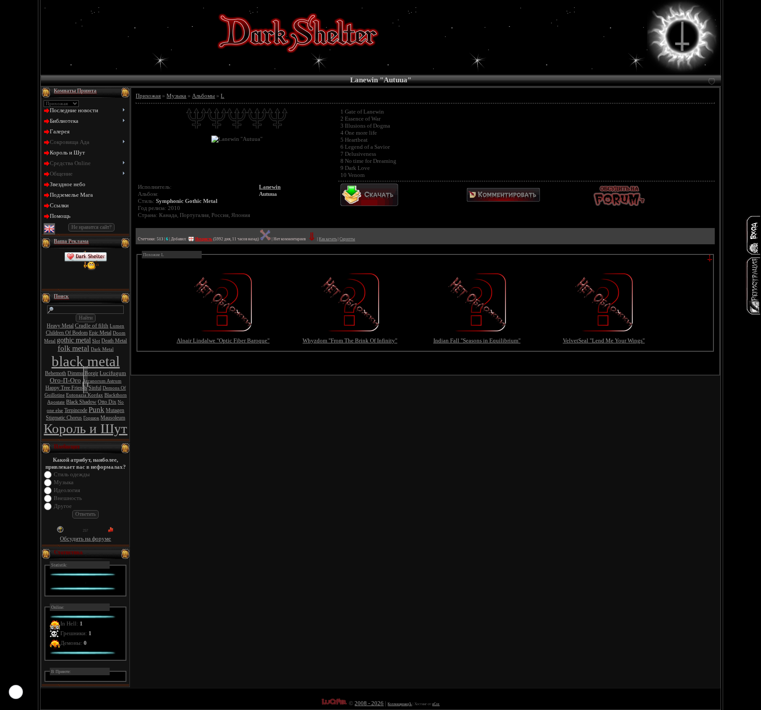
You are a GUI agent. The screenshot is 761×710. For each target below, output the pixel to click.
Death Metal (114, 341)
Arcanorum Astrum (102, 381)
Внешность (68, 498)
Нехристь (203, 239)
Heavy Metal (60, 326)
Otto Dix (107, 402)
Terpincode (75, 410)
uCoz (436, 704)
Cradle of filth (91, 325)
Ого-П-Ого (65, 380)
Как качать (328, 239)
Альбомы (203, 95)
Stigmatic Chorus (64, 418)
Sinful (95, 388)
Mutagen (115, 410)
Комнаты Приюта (75, 91)
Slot (96, 340)
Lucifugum (113, 373)
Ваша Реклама (71, 241)
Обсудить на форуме (85, 538)
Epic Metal (100, 333)
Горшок (91, 418)
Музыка (64, 482)
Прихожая (148, 95)
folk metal (73, 348)
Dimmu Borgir (82, 373)
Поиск (61, 296)
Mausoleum (112, 418)
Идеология (67, 490)
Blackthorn (115, 395)
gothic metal (74, 340)
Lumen (117, 326)
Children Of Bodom (67, 333)
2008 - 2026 (369, 703)
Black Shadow (81, 402)
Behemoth (55, 373)
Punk (96, 409)
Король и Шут (85, 428)
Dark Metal (102, 349)
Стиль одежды (72, 474)
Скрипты (347, 239)
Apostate (56, 402)
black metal (86, 361)
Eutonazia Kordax (84, 395)
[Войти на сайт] (753, 235)
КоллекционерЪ (400, 704)
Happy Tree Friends (66, 388)
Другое (63, 506)
